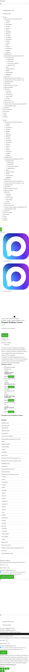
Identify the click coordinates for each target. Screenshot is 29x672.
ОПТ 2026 (6, 89)
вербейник (8, 32)
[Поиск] (1, 229)
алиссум (8, 20)
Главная (3, 318)
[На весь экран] (3, 669)
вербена (8, 28)
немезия (8, 46)
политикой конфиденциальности (14, 574)
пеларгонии (9, 48)
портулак (8, 52)
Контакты (5, 117)
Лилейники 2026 (8, 81)
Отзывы (5, 115)
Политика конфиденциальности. (8, 664)
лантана (8, 41)
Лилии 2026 (7, 83)
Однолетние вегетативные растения (13, 19)
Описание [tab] (6, 344)
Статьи (4, 113)
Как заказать (6, 111)
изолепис (8, 35)
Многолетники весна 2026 (10, 85)
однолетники (9, 96)
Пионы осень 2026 (9, 102)
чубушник (8, 74)
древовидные (10, 59)
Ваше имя (2, 564)
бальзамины (9, 24)
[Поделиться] (6, 669)
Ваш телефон (3, 567)
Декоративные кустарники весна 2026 (13, 56)
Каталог (5, 17)
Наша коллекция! (8, 87)
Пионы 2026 (7, 100)
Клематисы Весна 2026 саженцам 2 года (14, 80)
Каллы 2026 (7, 76)
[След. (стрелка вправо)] (3, 671)
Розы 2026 (4, 550)
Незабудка (2, 1)
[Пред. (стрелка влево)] (1, 671)
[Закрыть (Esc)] (8, 669)
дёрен (7, 67)
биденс (7, 30)
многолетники (9, 94)
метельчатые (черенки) (12, 63)
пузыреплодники (10, 69)
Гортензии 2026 (10, 57)
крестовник (8, 39)
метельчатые (10, 61)
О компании (6, 107)
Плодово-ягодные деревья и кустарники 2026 (15, 104)
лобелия (8, 43)
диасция (8, 33)
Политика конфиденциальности (8, 570)
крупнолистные (11, 65)
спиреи (7, 70)
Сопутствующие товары (10, 105)
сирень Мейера (9, 72)
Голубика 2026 (8, 54)
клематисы (8, 93)
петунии (8, 50)
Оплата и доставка (7, 109)
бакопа (7, 22)
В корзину (4, 335)
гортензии (8, 91)
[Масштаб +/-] (1, 669)
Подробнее (11, 387)
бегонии (8, 26)
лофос (7, 44)
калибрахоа (9, 37)
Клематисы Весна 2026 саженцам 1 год (13, 78)
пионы (7, 98)
